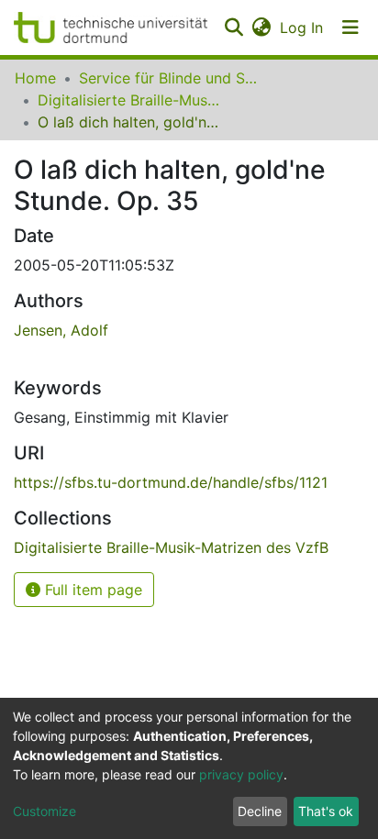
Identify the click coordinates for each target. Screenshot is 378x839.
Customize (44, 811)
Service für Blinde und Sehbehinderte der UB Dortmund (170, 78)
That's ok (325, 811)
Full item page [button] (91, 589)
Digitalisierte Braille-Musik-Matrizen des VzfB (129, 100)
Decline (260, 811)
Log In (302, 27)
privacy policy (241, 774)
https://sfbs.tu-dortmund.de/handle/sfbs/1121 (171, 482)
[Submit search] (233, 28)
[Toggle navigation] (350, 27)
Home (35, 78)
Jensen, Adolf (61, 330)
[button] (261, 28)
